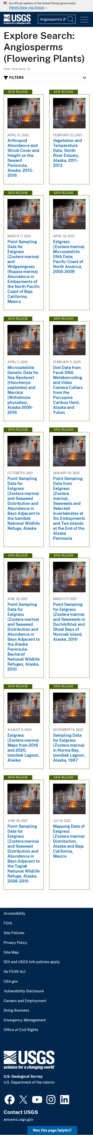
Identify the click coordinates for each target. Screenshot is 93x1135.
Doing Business (16, 1010)
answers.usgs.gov (18, 1119)
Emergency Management (25, 1020)
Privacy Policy (15, 943)
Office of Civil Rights (21, 1030)
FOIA (8, 923)
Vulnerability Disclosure (24, 991)
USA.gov (11, 981)
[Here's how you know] (46, 6)
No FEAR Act (15, 972)
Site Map (11, 952)
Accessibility (14, 914)
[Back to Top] (76, 1118)
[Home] (17, 23)
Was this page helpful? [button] (52, 1130)
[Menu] (84, 19)
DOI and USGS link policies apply (32, 962)
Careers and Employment (25, 1001)
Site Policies (14, 933)
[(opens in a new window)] (10, 1099)
